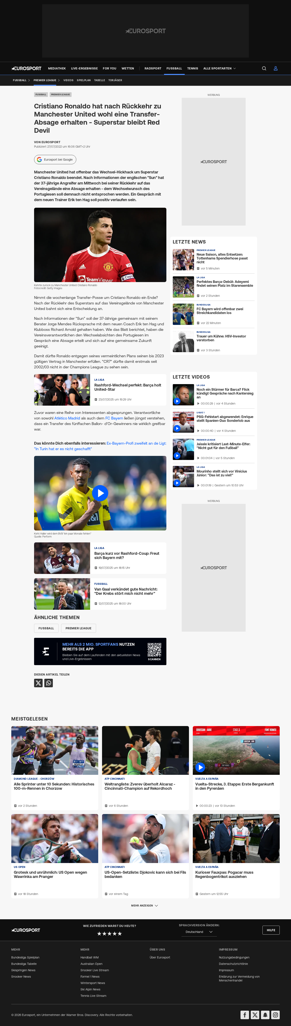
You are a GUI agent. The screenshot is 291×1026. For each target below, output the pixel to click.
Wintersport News (93, 983)
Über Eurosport (160, 957)
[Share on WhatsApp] (48, 683)
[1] (99, 933)
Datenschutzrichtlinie (233, 963)
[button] (100, 493)
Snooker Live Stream (95, 970)
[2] (104, 933)
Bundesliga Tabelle (24, 963)
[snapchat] (265, 1015)
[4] (114, 933)
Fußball (41, 94)
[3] (109, 933)
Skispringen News (23, 970)
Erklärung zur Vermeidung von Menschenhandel (239, 978)
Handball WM (90, 957)
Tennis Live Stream (93, 995)
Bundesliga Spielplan (25, 957)
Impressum (226, 970)
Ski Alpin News (90, 989)
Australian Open (91, 963)
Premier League (60, 94)
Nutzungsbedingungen (234, 957)
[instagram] (275, 1015)
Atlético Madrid (67, 418)
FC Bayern (114, 418)
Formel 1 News (90, 976)
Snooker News (21, 976)
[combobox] (199, 932)
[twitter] (255, 1015)
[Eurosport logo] (26, 68)
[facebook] (245, 1015)
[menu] (264, 68)
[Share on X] (38, 683)
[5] (119, 933)
